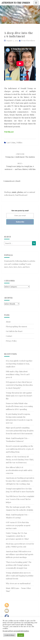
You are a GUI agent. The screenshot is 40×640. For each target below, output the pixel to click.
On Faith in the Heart (14, 331)
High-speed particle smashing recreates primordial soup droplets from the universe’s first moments (19, 431)
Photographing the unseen (16, 326)
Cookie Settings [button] (9, 635)
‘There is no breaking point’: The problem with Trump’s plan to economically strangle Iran (18, 565)
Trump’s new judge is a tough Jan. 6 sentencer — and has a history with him (20, 166)
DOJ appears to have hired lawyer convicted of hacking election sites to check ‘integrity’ (19, 385)
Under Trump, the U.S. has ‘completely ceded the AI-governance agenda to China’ (17, 536)
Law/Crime (11, 142)
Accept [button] (21, 635)
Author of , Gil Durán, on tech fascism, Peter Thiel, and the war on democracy (20, 459)
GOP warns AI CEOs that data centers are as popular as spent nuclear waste (18, 525)
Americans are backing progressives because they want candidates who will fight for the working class (20, 481)
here (11, 267)
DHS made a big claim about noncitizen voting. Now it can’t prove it (18, 374)
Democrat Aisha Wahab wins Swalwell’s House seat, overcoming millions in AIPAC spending (19, 406)
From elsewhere (28, 41)
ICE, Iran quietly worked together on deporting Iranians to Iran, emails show (19, 364)
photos (20, 192)
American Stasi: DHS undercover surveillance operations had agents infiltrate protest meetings (19, 554)
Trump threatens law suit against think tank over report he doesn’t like (19, 396)
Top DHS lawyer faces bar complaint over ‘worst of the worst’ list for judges (20, 499)
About (8, 322)
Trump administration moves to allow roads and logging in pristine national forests (19, 576)
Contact (9, 336)
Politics (19, 142)
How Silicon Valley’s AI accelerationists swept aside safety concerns (19, 470)
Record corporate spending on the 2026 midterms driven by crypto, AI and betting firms (19, 449)
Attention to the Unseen (16, 2)
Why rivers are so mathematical (18, 583)
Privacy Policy (11, 341)
